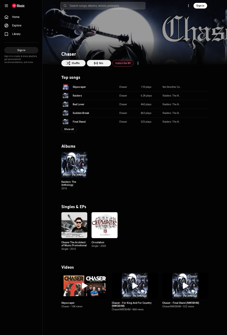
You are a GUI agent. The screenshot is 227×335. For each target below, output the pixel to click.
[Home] (18, 6)
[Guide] (6, 6)
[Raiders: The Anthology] (74, 165)
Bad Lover (78, 104)
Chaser (123, 87)
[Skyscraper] (84, 285)
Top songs (70, 77)
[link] (21, 17)
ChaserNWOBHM (121, 309)
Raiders (77, 95)
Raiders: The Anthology (172, 95)
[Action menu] (138, 63)
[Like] (187, 87)
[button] (65, 87)
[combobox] (107, 5)
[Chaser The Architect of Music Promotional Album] (74, 225)
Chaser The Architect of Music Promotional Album (74, 245)
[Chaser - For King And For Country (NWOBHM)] (135, 285)
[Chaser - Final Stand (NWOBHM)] (185, 285)
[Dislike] (194, 87)
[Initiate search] (65, 6)
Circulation (98, 242)
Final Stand (79, 121)
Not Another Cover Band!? (172, 87)
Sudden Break (81, 113)
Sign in (200, 5)
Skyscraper (79, 87)
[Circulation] (104, 225)
